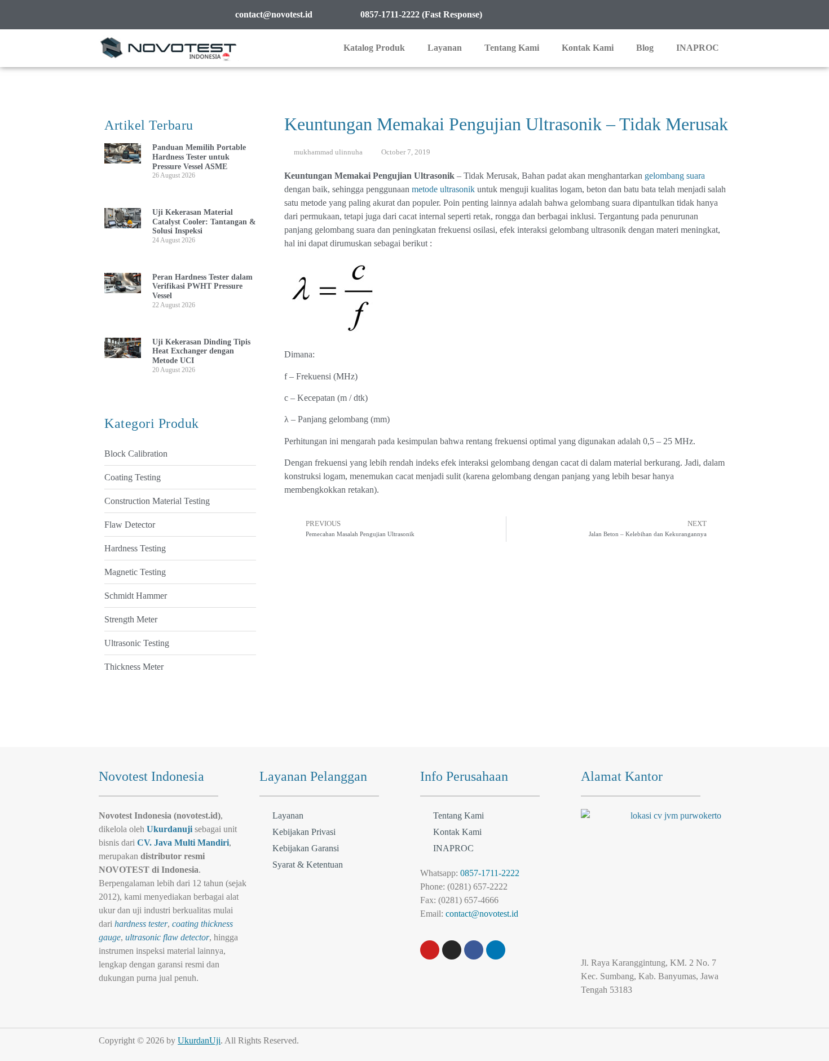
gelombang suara (675, 175)
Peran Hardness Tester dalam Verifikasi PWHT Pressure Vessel (202, 286)
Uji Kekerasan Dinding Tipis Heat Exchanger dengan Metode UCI (201, 351)
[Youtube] (429, 950)
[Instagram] (451, 950)
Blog (645, 47)
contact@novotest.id (482, 913)
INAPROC (697, 47)
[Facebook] (473, 950)
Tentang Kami (511, 47)
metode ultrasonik (443, 189)
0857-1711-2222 (489, 873)
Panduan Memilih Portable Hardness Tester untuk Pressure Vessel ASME (199, 157)
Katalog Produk (374, 47)
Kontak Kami (588, 47)
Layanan (444, 47)
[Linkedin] (495, 950)
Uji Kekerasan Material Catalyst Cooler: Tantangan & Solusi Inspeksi (204, 222)
